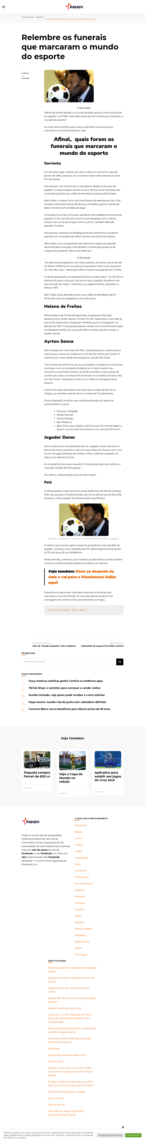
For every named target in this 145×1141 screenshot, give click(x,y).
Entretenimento (84, 883)
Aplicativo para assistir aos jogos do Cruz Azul (108, 776)
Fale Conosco (55, 1061)
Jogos (78, 916)
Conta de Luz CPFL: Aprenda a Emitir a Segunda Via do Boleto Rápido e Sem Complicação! (70, 1018)
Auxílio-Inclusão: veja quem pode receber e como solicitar (67, 695)
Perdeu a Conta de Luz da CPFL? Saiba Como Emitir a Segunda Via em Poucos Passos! (70, 1072)
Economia (80, 870)
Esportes (80, 890)
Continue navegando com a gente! (67, 610)
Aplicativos (81, 825)
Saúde (78, 948)
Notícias (79, 922)
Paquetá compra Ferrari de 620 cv (37, 774)
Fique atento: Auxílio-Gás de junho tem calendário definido (67, 702)
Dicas (78, 864)
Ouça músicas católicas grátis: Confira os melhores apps (66, 680)
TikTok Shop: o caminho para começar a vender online (64, 687)
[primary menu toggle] (3, 7)
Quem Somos (56, 1098)
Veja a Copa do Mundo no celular (71, 777)
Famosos (80, 896)
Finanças (80, 903)
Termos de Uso (56, 1104)
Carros (78, 838)
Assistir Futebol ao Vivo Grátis (64, 1008)
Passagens (81, 935)
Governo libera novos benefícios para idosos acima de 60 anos (69, 708)
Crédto (79, 851)
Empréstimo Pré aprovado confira (67, 1055)
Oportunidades (83, 928)
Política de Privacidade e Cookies (66, 1091)
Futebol (79, 909)
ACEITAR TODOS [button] (133, 1135)
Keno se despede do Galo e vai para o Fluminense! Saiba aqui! (82, 577)
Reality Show (82, 941)
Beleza (78, 832)
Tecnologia (81, 954)
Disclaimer (54, 1048)
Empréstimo (82, 877)
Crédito (79, 844)
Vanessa (25, 73)
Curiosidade (81, 857)
